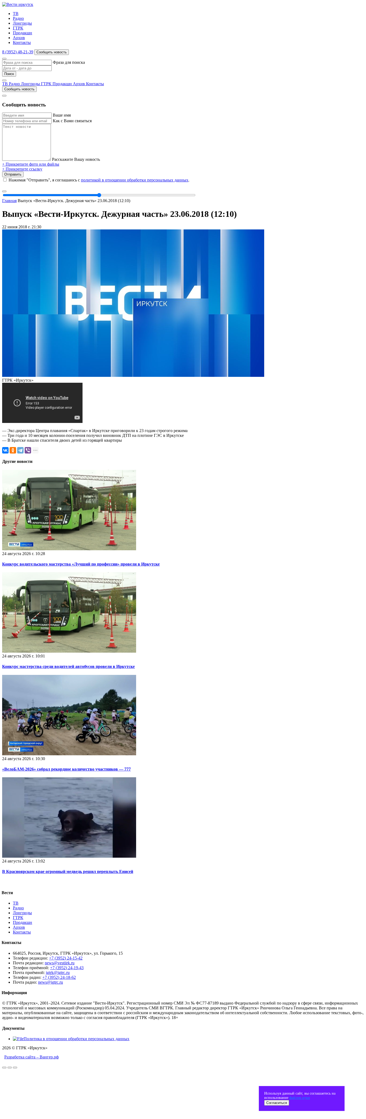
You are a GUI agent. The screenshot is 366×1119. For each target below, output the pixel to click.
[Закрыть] (4, 59)
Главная (9, 200)
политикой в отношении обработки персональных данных (134, 180)
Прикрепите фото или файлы (30, 164)
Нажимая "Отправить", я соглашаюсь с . (99, 180)
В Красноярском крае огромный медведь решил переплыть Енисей (67, 871)
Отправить (12, 174)
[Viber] (28, 450)
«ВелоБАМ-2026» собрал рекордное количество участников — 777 (66, 769)
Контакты (22, 42)
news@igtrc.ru (50, 982)
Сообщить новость (51, 52)
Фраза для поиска (69, 62)
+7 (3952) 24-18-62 (59, 977)
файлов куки (299, 1098)
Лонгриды (22, 23)
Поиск (9, 74)
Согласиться (276, 1103)
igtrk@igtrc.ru (58, 972)
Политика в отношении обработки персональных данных (76, 1038)
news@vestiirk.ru (59, 963)
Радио (18, 18)
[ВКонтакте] (5, 450)
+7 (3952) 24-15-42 (66, 958)
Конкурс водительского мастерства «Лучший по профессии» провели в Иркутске (81, 564)
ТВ (15, 13)
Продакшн (22, 33)
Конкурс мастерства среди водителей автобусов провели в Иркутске (68, 666)
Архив (19, 37)
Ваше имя (62, 115)
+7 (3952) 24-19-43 (67, 967)
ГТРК (18, 28)
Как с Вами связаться (72, 120)
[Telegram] (20, 450)
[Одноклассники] (13, 450)
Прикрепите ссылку (22, 169)
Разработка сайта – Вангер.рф (31, 1057)
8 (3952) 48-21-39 (17, 52)
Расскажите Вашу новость (76, 159)
